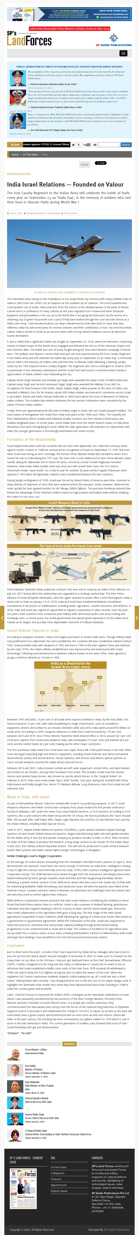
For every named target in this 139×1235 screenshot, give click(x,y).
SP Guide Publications (116, 1229)
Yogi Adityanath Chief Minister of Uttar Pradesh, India (39, 1085)
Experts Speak (59, 1191)
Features (56, 1179)
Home (15, 154)
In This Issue (30, 154)
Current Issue (58, 1167)
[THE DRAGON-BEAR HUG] (137, 617)
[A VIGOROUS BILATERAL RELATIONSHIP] (2, 617)
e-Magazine (57, 1173)
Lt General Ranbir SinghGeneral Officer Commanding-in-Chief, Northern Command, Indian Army (58, 1132)
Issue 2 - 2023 (16, 213)
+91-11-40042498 (113, 1207)
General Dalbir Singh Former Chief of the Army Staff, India (42, 1116)
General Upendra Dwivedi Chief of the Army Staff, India (38, 1100)
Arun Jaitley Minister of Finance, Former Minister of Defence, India (40, 1069)
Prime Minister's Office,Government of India (36, 1051)
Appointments (59, 1185)
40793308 (97, 1211)
